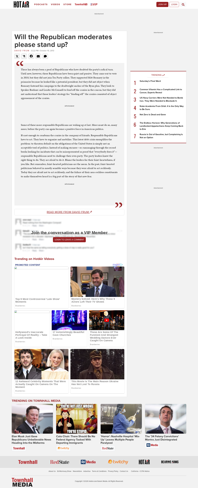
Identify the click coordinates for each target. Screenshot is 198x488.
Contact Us (124, 471)
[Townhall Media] (22, 482)
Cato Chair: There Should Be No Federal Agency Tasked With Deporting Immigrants (75, 440)
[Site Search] (183, 4)
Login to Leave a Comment (69, 239)
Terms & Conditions (99, 471)
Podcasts (41, 4)
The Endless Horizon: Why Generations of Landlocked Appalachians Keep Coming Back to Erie (161, 126)
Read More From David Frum (68, 212)
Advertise (87, 471)
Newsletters (77, 471)
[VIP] (94, 4)
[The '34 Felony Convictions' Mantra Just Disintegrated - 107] (165, 419)
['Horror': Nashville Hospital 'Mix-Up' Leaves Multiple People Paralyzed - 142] (121, 419)
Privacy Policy (113, 471)
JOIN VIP (162, 4)
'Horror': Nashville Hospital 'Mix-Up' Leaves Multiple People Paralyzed (120, 440)
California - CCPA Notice (140, 471)
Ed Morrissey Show (64, 471)
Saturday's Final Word (150, 81)
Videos (55, 4)
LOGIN (174, 4)
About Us (52, 471)
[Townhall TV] (81, 4)
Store (67, 4)
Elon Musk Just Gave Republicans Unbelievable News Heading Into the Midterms (31, 440)
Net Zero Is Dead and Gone (153, 114)
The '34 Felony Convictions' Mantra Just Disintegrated (162, 438)
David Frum (22, 51)
